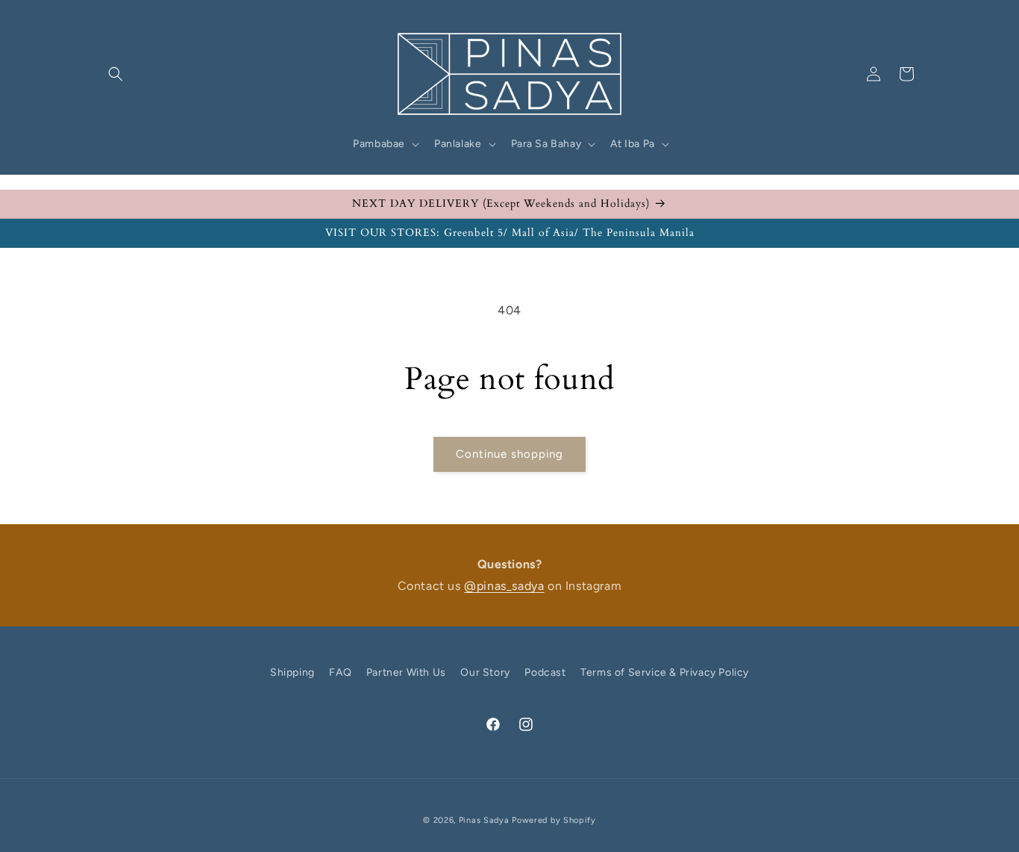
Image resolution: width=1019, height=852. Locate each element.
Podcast (544, 672)
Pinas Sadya (484, 820)
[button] (115, 73)
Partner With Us (406, 672)
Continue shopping (509, 454)
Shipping (292, 672)
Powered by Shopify (554, 820)
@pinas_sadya (504, 585)
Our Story (485, 672)
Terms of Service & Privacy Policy (664, 672)
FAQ (340, 672)
